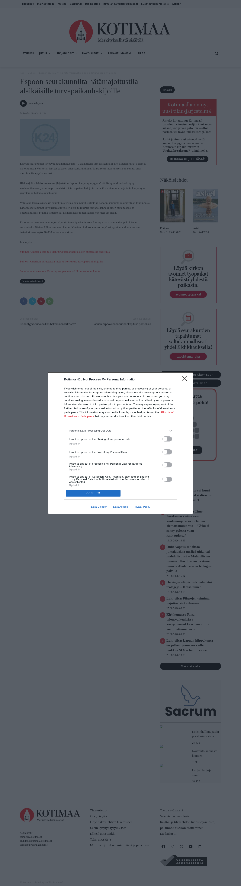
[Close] (185, 379)
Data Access (120, 506)
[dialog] (120, 443)
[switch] (167, 438)
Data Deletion (99, 506)
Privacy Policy (142, 506)
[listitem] (120, 431)
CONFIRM (93, 493)
